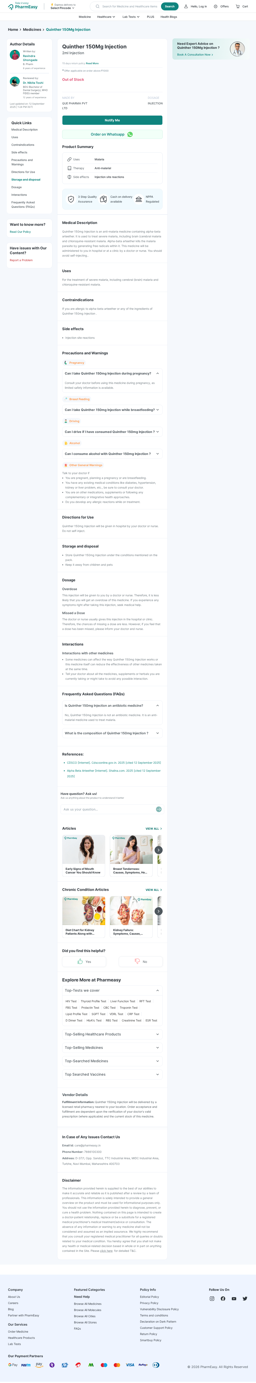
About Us (14, 1296)
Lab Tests (129, 16)
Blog (11, 1309)
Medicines (32, 29)
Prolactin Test (90, 1007)
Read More (92, 63)
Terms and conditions (154, 1315)
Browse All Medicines (87, 1303)
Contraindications (22, 144)
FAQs (77, 1328)
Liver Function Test (122, 1001)
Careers (13, 1303)
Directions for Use (23, 172)
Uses (14, 137)
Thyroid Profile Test (93, 1001)
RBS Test (112, 1020)
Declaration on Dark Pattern (158, 1321)
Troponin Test (129, 1007)
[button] (135, 6)
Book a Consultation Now (194, 54)
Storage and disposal (25, 179)
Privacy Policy (149, 1303)
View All (152, 828)
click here (106, 1250)
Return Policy (148, 1334)
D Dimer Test (74, 1020)
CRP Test (133, 1014)
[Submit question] (159, 809)
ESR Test (151, 1020)
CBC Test (109, 1007)
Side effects (19, 152)
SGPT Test (98, 1014)
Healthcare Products (21, 1337)
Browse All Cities (84, 1316)
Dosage (16, 187)
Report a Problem (21, 260)
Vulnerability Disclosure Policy (159, 1309)
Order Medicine (18, 1331)
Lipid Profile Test (76, 1014)
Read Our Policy (20, 231)
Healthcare (104, 16)
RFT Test (145, 1001)
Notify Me (112, 120)
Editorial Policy (149, 1296)
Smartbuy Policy (150, 1340)
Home (13, 29)
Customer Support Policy (156, 1327)
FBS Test (71, 1007)
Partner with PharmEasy (23, 1315)
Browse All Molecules (87, 1310)
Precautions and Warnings (22, 162)
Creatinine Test (131, 1020)
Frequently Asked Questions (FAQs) (23, 204)
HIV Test (71, 1001)
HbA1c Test (94, 1020)
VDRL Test (116, 1014)
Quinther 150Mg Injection (68, 29)
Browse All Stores (85, 1322)
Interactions (19, 194)
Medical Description (24, 129)
